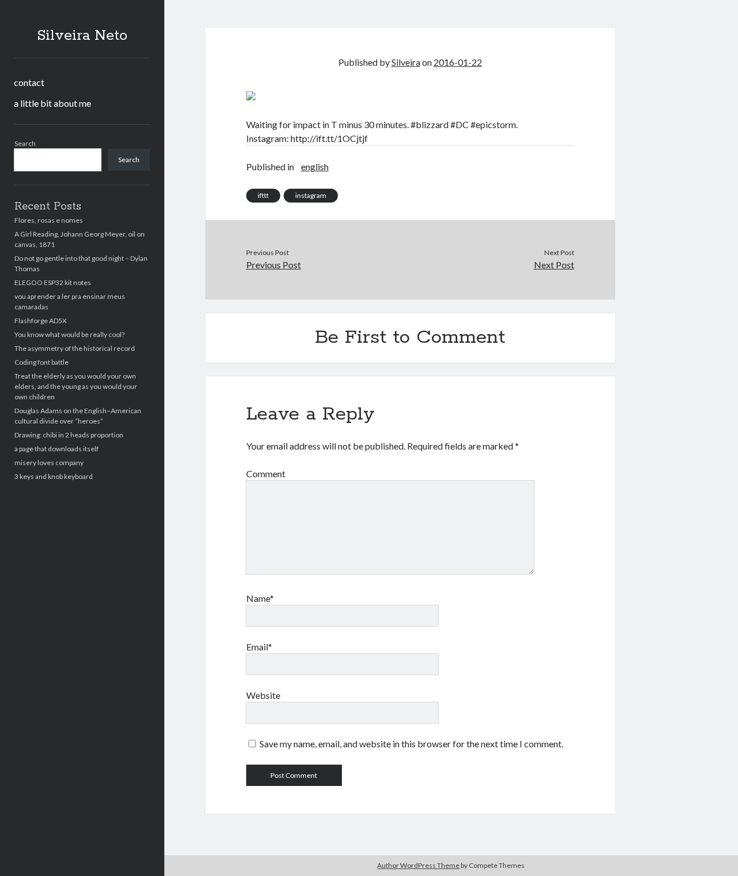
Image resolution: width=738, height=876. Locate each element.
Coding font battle (41, 362)
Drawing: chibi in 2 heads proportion (68, 434)
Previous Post (273, 264)
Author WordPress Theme (418, 865)
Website (263, 695)
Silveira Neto (82, 36)
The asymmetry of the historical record (74, 348)
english (315, 166)
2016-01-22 (458, 62)
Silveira (405, 62)
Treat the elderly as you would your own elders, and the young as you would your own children (75, 386)
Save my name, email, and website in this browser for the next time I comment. (411, 743)
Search (25, 143)
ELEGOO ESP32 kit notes (52, 282)
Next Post (554, 264)
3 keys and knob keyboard (53, 476)
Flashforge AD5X (40, 320)
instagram (310, 195)
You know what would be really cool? (69, 334)
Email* (259, 646)
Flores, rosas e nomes (48, 220)
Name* (260, 598)
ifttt (263, 195)
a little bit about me (52, 103)
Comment (265, 473)
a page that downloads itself (56, 448)
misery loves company (49, 462)
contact (29, 82)
